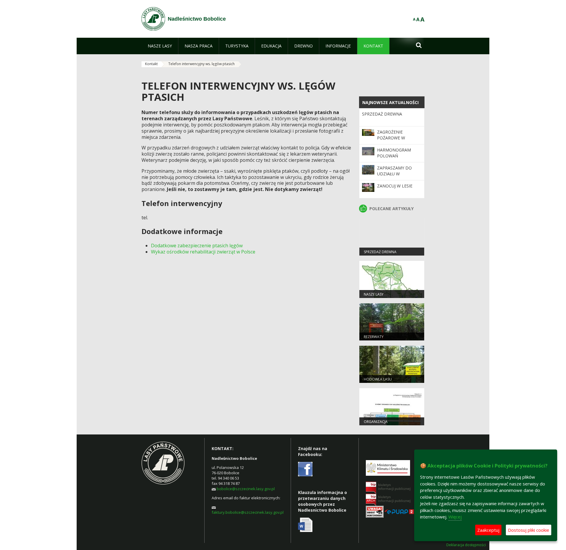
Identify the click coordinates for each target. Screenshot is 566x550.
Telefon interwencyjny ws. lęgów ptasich (201, 63)
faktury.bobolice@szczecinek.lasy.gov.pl (248, 512)
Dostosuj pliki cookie (528, 530)
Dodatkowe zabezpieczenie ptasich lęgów (197, 245)
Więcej (455, 517)
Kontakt (151, 63)
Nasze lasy (374, 294)
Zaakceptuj (488, 530)
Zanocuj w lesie (394, 186)
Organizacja (376, 421)
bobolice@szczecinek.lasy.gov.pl (246, 488)
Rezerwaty (374, 336)
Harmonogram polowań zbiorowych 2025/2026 (394, 159)
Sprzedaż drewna (382, 114)
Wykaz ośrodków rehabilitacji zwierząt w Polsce (203, 251)
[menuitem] (160, 46)
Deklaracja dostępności (466, 545)
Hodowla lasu (378, 379)
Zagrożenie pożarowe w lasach (391, 138)
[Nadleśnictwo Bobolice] (153, 19)
